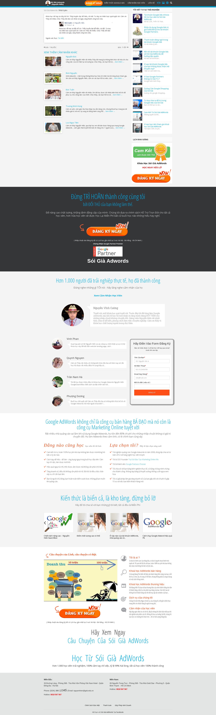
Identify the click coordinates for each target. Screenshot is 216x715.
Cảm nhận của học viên (142, 608)
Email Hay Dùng (141, 374)
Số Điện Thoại (140, 366)
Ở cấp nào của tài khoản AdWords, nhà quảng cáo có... (124, 537)
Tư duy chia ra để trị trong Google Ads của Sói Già (155, 101)
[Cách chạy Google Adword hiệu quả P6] (157, 522)
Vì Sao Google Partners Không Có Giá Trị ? (154, 77)
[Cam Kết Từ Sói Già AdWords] (137, 116)
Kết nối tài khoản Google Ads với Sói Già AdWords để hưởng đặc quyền (156, 53)
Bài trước (50, 47)
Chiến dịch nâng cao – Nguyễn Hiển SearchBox (56, 537)
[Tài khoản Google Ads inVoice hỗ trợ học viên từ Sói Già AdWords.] (137, 18)
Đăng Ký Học (94, 3)
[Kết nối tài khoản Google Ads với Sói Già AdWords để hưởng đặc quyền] (137, 55)
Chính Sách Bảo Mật (92, 705)
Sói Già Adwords (50, 10)
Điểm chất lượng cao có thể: (88, 536)
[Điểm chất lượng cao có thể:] (91, 522)
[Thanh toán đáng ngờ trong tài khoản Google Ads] (137, 43)
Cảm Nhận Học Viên (136, 3)
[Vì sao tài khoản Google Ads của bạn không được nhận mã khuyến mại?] (137, 67)
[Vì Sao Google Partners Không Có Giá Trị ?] (137, 80)
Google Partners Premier (136, 464)
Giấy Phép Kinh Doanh (123, 705)
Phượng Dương (75, 396)
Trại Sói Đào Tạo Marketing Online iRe (143, 459)
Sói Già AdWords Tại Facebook (112, 712)
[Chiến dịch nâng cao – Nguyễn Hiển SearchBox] (58, 522)
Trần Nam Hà (74, 377)
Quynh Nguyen (75, 358)
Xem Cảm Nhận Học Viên (108, 295)
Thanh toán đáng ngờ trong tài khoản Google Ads (156, 41)
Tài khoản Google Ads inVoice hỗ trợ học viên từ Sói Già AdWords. (156, 17)
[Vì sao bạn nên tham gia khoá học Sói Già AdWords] (137, 128)
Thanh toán (107, 705)
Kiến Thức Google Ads (114, 3)
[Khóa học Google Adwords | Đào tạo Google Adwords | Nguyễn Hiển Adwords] (55, 3)
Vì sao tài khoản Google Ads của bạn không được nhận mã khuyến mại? (156, 66)
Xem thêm (119, 62)
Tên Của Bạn (139, 357)
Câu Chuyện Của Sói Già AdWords (108, 640)
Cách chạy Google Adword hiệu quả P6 (157, 537)
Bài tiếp (123, 47)
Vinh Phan (73, 338)
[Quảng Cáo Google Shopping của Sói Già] (137, 92)
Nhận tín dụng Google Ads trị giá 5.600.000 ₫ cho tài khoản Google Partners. (156, 29)
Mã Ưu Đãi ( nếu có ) (142, 382)
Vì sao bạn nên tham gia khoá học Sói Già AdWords (156, 125)
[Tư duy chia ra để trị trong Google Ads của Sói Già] (137, 104)
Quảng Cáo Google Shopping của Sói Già (156, 89)
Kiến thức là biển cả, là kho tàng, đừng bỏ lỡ (108, 498)
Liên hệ (151, 3)
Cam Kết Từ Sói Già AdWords (156, 112)
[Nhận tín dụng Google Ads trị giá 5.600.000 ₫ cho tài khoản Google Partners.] (137, 31)
